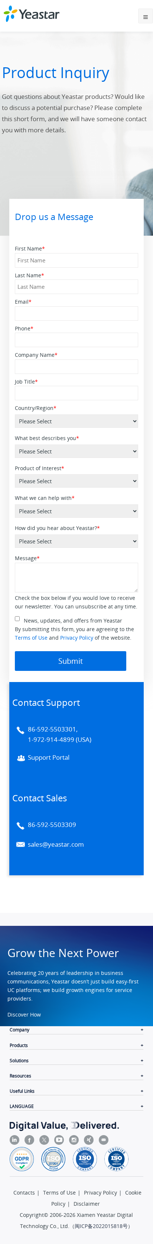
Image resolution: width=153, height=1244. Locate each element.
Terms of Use (31, 637)
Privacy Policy (76, 637)
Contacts (24, 1192)
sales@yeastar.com (56, 844)
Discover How (24, 1014)
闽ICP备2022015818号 (101, 1226)
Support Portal (48, 757)
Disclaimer (87, 1203)
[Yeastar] (31, 14)
